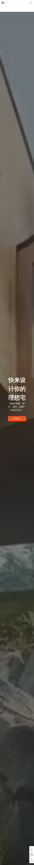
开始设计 (17, 418)
